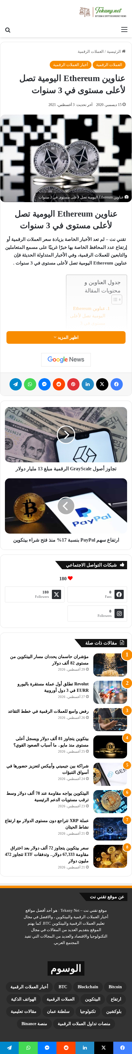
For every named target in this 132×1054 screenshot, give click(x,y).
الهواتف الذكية (23, 999)
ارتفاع (116, 999)
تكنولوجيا (88, 1011)
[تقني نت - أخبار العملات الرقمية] (102, 11)
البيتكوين (92, 999)
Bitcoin (115, 987)
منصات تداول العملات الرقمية (84, 1023)
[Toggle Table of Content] (114, 299)
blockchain (88, 987)
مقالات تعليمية (24, 1011)
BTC (63, 987)
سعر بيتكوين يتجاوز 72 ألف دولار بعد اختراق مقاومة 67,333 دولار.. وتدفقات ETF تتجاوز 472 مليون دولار (47, 854)
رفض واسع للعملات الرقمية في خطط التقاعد (48, 711)
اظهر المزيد (67, 337)
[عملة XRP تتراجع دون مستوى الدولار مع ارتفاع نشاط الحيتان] (110, 828)
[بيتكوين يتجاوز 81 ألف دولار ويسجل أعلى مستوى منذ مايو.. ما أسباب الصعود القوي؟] (110, 746)
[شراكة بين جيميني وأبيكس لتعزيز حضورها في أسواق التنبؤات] (110, 774)
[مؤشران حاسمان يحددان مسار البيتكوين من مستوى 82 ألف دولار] (110, 664)
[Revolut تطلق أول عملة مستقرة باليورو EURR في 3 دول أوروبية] (110, 692)
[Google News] (66, 359)
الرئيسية (114, 51)
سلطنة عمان (58, 1011)
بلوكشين (114, 1011)
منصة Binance (34, 1023)
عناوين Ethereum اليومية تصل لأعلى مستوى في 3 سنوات (87, 319)
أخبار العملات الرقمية (70, 64)
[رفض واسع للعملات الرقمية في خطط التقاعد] (110, 719)
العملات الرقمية (91, 51)
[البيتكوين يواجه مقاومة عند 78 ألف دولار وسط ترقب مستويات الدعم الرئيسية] (110, 801)
